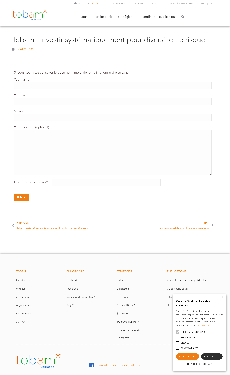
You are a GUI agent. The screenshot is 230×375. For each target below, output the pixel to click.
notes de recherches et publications (187, 280)
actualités (118, 3)
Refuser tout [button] (212, 356)
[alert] (199, 332)
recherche (72, 288)
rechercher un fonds (128, 330)
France (96, 3)
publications (167, 17)
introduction (23, 280)
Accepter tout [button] (187, 356)
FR (212, 3)
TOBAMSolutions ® (128, 321)
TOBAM (85, 17)
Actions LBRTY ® (126, 305)
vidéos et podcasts (177, 288)
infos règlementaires (181, 3)
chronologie (23, 297)
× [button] (223, 297)
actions (121, 280)
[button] (183, 17)
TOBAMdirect (146, 17)
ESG (18, 322)
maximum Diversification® (80, 297)
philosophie (104, 17)
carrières (137, 3)
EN (202, 3)
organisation (23, 305)
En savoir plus (204, 325)
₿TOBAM (122, 313)
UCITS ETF (123, 338)
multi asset (122, 297)
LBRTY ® (70, 305)
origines (20, 288)
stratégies (125, 17)
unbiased (71, 280)
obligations (123, 288)
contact (156, 3)
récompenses (24, 313)
